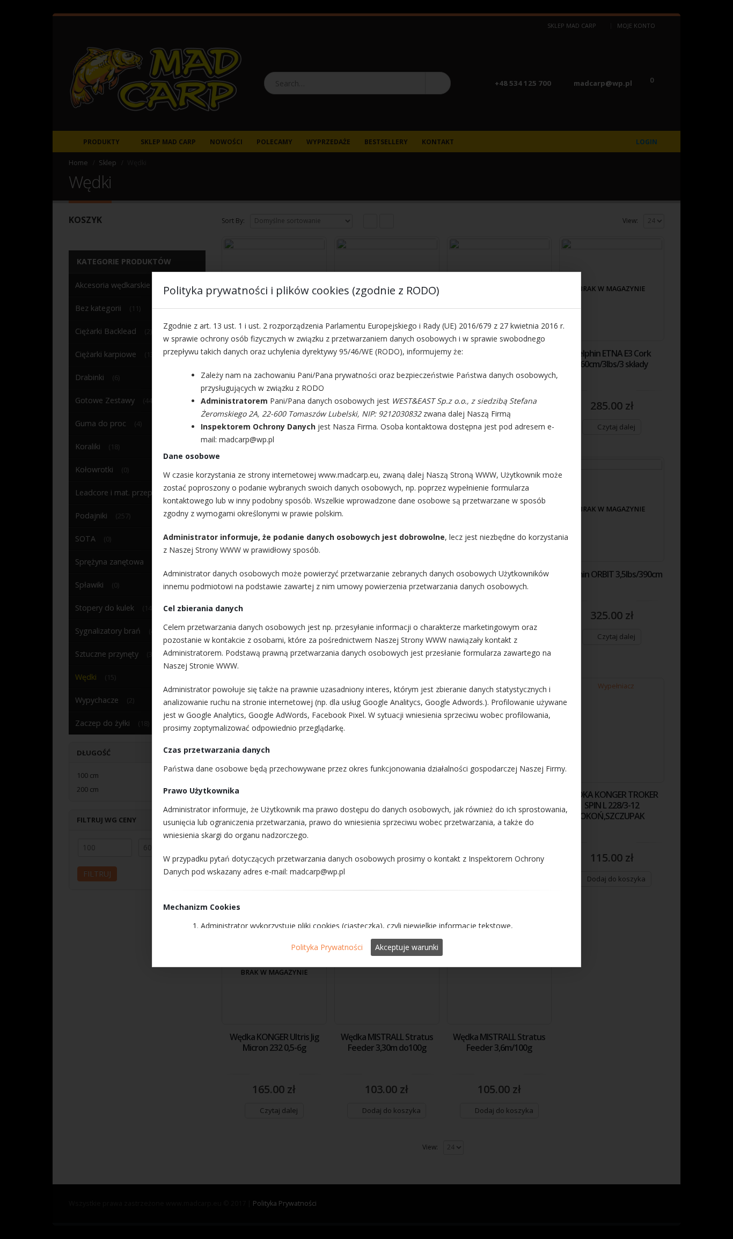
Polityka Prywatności (327, 947)
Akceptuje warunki (406, 947)
